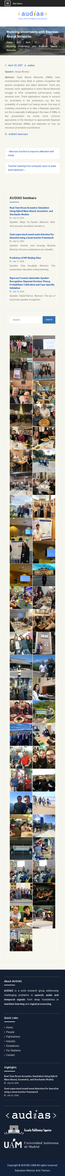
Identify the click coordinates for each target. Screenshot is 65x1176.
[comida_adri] (44, 392)
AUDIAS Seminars (18, 134)
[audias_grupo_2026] (21, 346)
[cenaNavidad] (44, 483)
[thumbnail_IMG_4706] (44, 620)
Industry (10, 1041)
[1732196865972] (21, 597)
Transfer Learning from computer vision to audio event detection (32, 168)
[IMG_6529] (21, 369)
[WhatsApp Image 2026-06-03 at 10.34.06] (44, 369)
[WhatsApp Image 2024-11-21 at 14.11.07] (21, 506)
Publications (13, 1036)
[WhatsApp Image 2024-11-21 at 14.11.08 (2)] (44, 529)
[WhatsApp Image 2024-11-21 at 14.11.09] (21, 575)
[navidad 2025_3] (21, 438)
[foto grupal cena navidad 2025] (21, 415)
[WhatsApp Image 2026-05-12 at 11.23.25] (21, 392)
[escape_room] (21, 483)
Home (9, 1027)
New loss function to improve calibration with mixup (31, 153)
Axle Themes (43, 1170)
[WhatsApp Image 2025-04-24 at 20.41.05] (44, 461)
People (10, 1032)
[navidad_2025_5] (44, 438)
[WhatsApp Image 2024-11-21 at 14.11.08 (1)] (21, 529)
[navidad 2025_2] (44, 415)
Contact (10, 1055)
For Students (13, 1050)
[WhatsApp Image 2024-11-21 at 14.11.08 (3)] (44, 552)
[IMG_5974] (21, 461)
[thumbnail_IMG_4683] (44, 597)
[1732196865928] (44, 575)
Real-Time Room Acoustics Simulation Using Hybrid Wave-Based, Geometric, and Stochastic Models (31, 211)
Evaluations (12, 1045)
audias (31, 65)
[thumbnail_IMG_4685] (21, 620)
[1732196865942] (21, 552)
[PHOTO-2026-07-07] (44, 346)
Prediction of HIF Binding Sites (25, 257)
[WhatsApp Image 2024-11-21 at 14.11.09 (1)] (44, 506)
